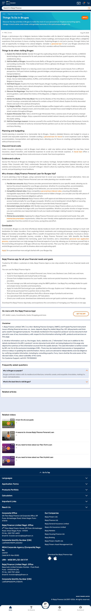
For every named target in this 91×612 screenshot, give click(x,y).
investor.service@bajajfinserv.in (21, 536)
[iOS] (55, 558)
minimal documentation (15, 219)
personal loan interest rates (51, 191)
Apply (4, 250)
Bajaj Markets (50, 531)
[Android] (50, 558)
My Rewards (31, 610)
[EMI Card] (79, 3)
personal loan (57, 44)
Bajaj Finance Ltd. (51, 520)
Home (10, 610)
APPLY (85, 17)
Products (45, 606)
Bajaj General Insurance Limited (57, 524)
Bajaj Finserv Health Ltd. (54, 541)
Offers (59, 610)
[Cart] (88, 3)
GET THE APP (81, 314)
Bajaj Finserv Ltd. (51, 517)
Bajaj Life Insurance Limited (55, 527)
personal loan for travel (53, 137)
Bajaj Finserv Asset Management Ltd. (59, 544)
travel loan (78, 152)
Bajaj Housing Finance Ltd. (55, 534)
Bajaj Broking (50, 538)
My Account (80, 610)
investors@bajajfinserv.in (18, 575)
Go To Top (46, 473)
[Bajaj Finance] (11, 3)
